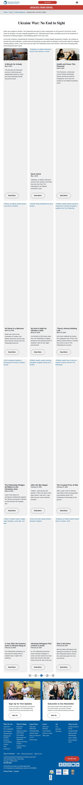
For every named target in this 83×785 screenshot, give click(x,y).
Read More (12, 195)
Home (5, 12)
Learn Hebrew (46, 731)
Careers (6, 744)
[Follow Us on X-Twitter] (65, 765)
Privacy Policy (8, 771)
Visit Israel (58, 731)
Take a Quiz (45, 735)
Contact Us (7, 749)
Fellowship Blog (34, 731)
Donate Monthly (72, 731)
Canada (16, 771)
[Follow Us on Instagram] (69, 765)
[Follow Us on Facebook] (61, 765)
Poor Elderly (20, 735)
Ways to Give (38, 753)
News (11, 12)
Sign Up (15, 715)
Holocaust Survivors (27, 753)
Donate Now (47, 2)
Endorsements (8, 733)
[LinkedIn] (77, 765)
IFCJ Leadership (8, 729)
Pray (56, 726)
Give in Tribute (72, 737)
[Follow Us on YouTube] (73, 765)
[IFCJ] (12, 2)
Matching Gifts (72, 733)
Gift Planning (72, 735)
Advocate (58, 729)
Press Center (33, 739)
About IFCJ (7, 726)
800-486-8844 (8, 763)
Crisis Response (20, 12)
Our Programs (8, 731)
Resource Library (47, 733)
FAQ (5, 746)
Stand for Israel (34, 733)
